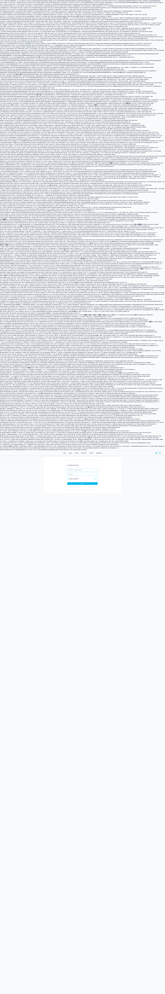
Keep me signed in (74, 478)
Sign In (82, 483)
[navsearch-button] (156, 453)
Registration (99, 453)
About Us (91, 453)
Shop (64, 453)
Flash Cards (84, 453)
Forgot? (96, 478)
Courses (70, 453)
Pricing (76, 453)
